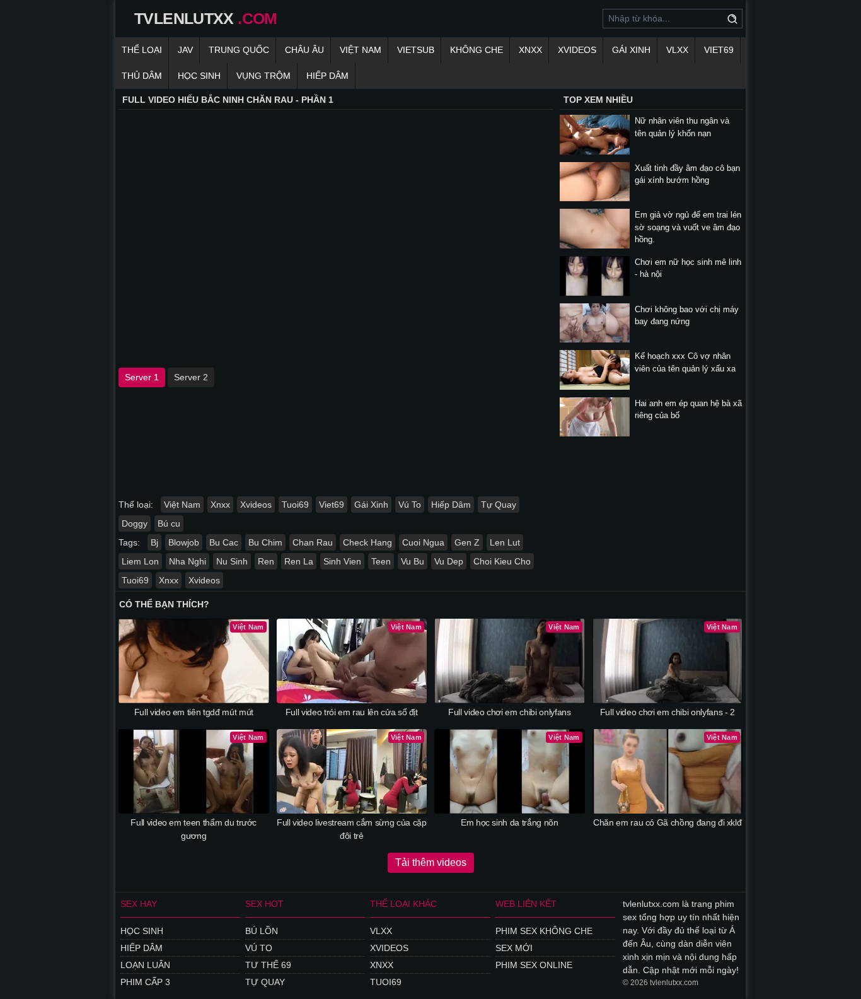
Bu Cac (223, 542)
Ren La (298, 561)
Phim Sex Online (533, 965)
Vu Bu (412, 561)
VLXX (677, 50)
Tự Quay (498, 505)
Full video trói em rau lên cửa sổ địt (352, 712)
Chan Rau (312, 542)
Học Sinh (199, 76)
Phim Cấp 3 (145, 982)
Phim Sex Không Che (543, 931)
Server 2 (191, 377)
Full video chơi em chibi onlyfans (509, 712)
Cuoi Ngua (423, 542)
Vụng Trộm (263, 76)
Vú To (409, 505)
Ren (266, 561)
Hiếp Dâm (327, 76)
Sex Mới (514, 948)
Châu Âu (304, 50)
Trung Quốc (239, 50)
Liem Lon (140, 561)
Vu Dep (448, 561)
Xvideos (577, 50)
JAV (185, 50)
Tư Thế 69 (268, 965)
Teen (381, 561)
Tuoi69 (295, 505)
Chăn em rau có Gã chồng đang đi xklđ (667, 822)
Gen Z (467, 542)
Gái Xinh (631, 50)
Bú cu (169, 523)
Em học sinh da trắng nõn (509, 822)
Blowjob (183, 542)
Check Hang (367, 542)
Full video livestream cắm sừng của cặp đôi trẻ (352, 829)
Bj (154, 542)
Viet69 (719, 50)
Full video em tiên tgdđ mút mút (193, 712)
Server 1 (142, 377)
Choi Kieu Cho (502, 561)
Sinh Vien (342, 561)
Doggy (134, 523)
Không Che (476, 50)
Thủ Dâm (142, 76)
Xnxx (530, 50)
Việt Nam (360, 50)
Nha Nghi (187, 561)
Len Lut (505, 542)
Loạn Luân (145, 965)
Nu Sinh (232, 561)
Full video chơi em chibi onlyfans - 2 (667, 712)
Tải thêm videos (430, 862)
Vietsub (415, 50)
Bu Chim (265, 542)
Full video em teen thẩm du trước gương (193, 829)
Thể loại (142, 50)
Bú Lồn (261, 931)
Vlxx (381, 931)
